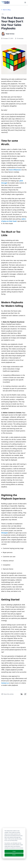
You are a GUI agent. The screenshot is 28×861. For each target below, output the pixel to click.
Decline (14, 854)
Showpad (4, 533)
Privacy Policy (14, 840)
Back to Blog (6, 10)
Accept (14, 851)
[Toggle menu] (25, 2)
